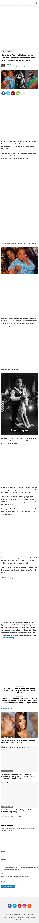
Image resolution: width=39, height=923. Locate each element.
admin (9, 64)
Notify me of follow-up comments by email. (15, 876)
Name (3, 851)
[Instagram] (24, 906)
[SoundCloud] (29, 906)
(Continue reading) (7, 638)
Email (3, 859)
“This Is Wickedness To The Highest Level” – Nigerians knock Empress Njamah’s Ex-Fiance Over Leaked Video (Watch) (18, 776)
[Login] (36, 2)
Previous (6, 816)
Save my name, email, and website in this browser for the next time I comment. (21, 868)
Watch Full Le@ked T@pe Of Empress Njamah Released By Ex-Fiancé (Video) (18, 741)
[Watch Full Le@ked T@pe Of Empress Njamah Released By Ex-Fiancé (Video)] (19, 725)
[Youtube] (20, 906)
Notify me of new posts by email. (11, 882)
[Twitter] (15, 906)
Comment (5, 834)
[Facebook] (10, 906)
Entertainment (7, 51)
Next (12, 816)
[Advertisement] (19, 27)
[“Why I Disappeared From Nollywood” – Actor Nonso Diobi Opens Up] (19, 795)
